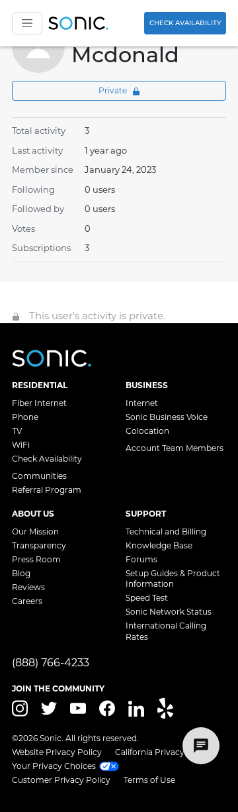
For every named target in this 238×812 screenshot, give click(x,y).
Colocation (147, 431)
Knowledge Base (159, 545)
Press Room (36, 559)
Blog (21, 573)
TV (17, 431)
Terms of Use (149, 780)
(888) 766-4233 (50, 662)
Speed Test (147, 598)
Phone (25, 417)
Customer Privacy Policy (61, 780)
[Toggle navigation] (27, 23)
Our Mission (35, 531)
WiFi (21, 445)
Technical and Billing (166, 531)
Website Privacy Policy (57, 752)
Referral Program (46, 490)
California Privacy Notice (164, 752)
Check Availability (185, 23)
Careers (27, 601)
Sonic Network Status (169, 612)
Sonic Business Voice (167, 417)
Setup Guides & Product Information (173, 578)
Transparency (39, 545)
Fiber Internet (39, 403)
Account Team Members (174, 448)
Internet (142, 403)
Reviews (28, 587)
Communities (39, 476)
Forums (141, 559)
